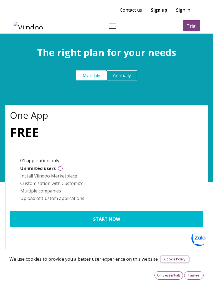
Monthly (91, 75)
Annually (122, 75)
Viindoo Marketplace (55, 176)
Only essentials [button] (169, 275)
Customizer (73, 183)
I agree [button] (193, 275)
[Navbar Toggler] (112, 26)
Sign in (183, 10)
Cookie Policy (174, 259)
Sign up (159, 10)
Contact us (131, 10)
